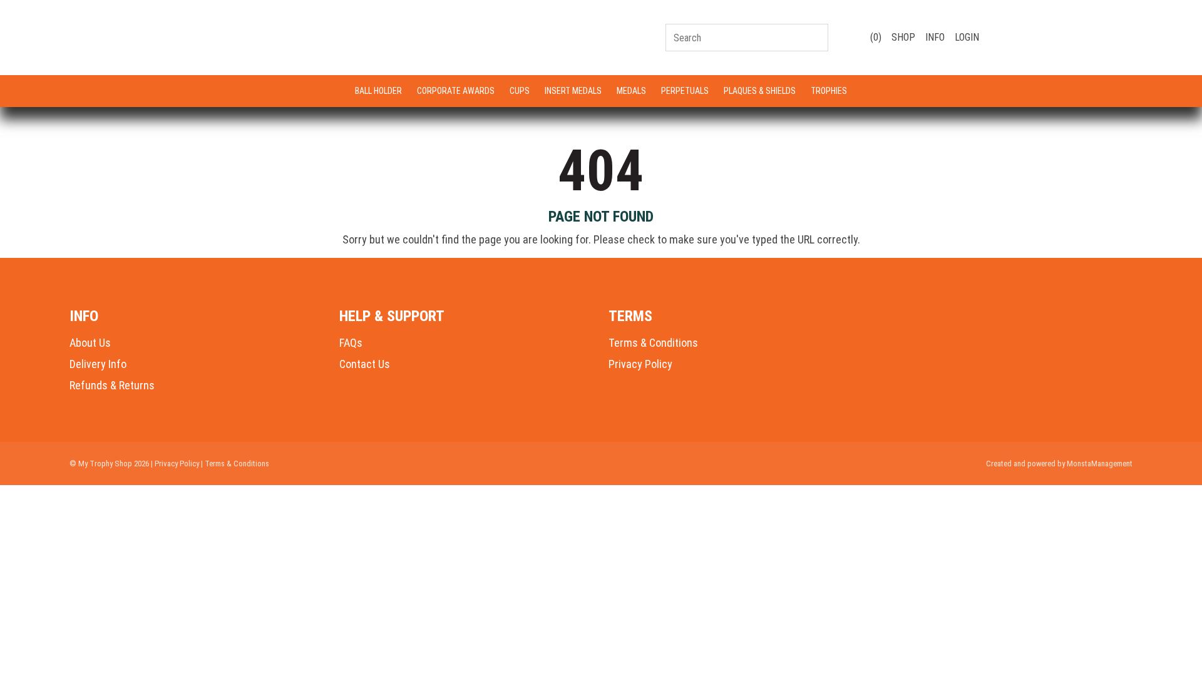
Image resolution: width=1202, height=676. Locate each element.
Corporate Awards (456, 91)
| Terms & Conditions (235, 463)
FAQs (350, 342)
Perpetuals (685, 91)
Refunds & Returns (112, 385)
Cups (520, 91)
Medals (631, 91)
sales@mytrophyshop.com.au (1067, 43)
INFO (935, 37)
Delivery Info (97, 364)
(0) (874, 37)
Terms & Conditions (653, 342)
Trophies (829, 91)
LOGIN (967, 37)
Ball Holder (378, 91)
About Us (90, 342)
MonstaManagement (1100, 463)
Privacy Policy (640, 364)
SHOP (903, 37)
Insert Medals (573, 91)
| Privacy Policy (175, 463)
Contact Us (364, 364)
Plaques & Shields (760, 91)
